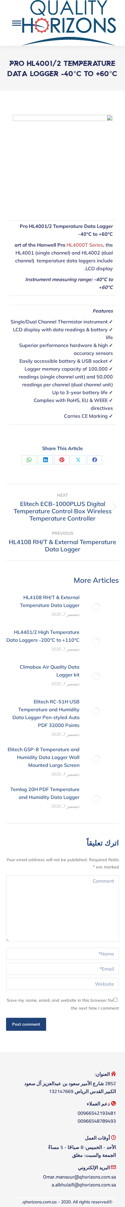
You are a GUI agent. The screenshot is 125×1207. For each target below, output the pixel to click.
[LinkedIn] (45, 459)
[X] (78, 459)
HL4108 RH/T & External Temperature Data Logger (49, 601)
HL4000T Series (84, 245)
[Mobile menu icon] (16, 23)
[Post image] (96, 607)
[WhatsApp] (29, 459)
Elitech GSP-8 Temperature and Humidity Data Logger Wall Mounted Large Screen (43, 757)
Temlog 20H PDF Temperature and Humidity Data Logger (44, 793)
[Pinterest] (61, 459)
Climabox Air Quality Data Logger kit (49, 671)
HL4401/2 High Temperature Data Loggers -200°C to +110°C (42, 636)
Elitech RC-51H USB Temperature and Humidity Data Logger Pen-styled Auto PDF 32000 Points (45, 713)
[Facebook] (94, 459)
